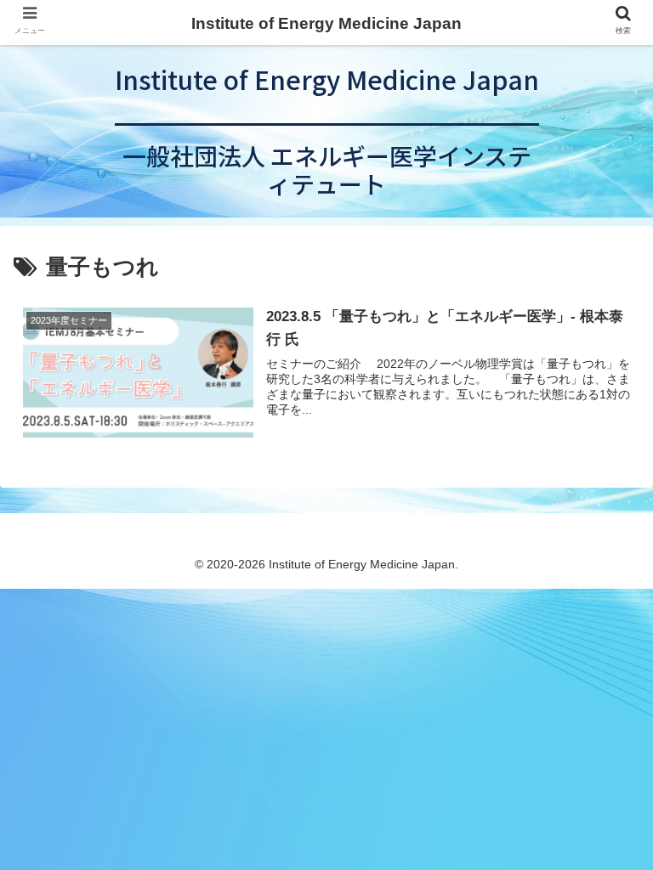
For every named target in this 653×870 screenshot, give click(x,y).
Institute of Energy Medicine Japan (326, 23)
